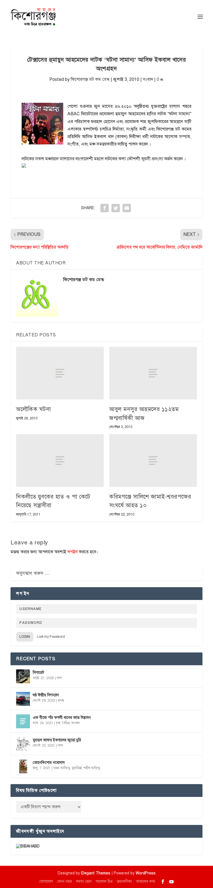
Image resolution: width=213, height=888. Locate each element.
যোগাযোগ (46, 881)
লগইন (72, 552)
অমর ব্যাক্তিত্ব (61, 768)
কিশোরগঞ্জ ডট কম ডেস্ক (90, 79)
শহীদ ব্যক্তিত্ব (91, 768)
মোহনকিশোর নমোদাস (49, 762)
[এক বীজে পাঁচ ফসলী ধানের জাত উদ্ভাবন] (23, 721)
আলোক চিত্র (104, 881)
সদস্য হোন (84, 881)
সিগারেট (38, 672)
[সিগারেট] (23, 676)
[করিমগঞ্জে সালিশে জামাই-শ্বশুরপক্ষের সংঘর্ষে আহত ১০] (153, 460)
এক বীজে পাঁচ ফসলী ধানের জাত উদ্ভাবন (62, 717)
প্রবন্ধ (61, 700)
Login (24, 637)
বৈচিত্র (66, 723)
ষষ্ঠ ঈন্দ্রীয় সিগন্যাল (46, 695)
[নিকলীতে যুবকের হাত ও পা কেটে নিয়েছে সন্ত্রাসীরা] (60, 460)
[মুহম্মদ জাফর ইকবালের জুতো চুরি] (23, 744)
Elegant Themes (95, 873)
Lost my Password (51, 637)
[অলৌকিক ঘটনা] (60, 373)
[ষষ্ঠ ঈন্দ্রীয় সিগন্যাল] (23, 699)
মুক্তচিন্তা (77, 768)
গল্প (59, 678)
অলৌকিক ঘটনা (33, 409)
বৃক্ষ (58, 723)
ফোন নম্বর (64, 881)
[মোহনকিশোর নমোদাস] (23, 766)
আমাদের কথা (145, 881)
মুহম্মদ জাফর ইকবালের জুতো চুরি (57, 740)
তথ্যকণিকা (124, 881)
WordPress (146, 873)
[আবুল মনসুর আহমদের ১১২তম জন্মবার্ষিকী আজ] (153, 373)
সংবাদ (148, 79)
